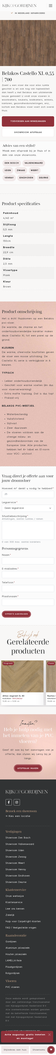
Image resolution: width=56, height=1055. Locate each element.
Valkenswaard (34, 163)
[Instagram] (17, 802)
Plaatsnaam (10, 596)
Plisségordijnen (14, 967)
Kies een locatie (18, 816)
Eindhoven (26, 178)
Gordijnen (11, 942)
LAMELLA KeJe (14, 961)
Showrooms (39, 1050)
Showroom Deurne (16, 882)
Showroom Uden (15, 850)
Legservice (10, 502)
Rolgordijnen (13, 973)
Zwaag (21, 170)
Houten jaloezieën (16, 954)
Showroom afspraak (28, 132)
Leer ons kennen (15, 909)
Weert (34, 170)
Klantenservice (14, 902)
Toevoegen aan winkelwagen (28, 121)
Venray (9, 178)
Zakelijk (10, 915)
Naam (6, 555)
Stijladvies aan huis (15, 1050)
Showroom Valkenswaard (20, 844)
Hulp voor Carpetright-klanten (23, 921)
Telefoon (8, 582)
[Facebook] (9, 802)
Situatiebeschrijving (15, 516)
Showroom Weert (15, 863)
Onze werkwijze (15, 896)
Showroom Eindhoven (18, 876)
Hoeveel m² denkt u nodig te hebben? (28, 488)
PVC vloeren (12, 987)
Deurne (43, 178)
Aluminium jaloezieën (18, 948)
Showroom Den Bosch (18, 838)
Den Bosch (12, 163)
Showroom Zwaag (16, 857)
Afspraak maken (28, 768)
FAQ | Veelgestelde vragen (21, 928)
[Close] (49, 1034)
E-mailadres (10, 569)
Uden (8, 170)
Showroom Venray (16, 870)
